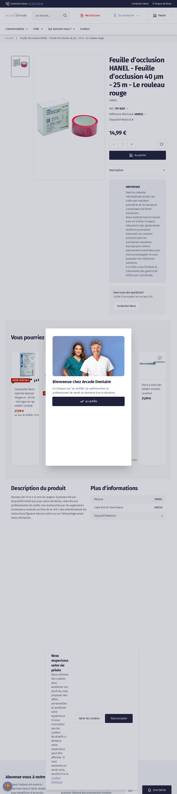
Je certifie (91, 401)
